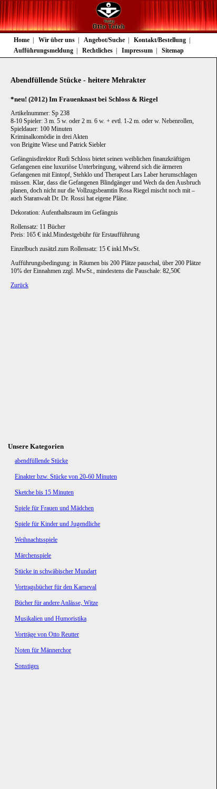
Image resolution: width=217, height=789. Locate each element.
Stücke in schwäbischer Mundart (55, 571)
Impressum (137, 50)
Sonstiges (27, 666)
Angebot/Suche (104, 40)
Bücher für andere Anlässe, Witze (56, 602)
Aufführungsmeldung (43, 50)
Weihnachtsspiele (36, 539)
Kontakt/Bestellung (160, 40)
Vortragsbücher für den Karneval (55, 587)
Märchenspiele (33, 555)
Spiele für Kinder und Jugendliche (57, 524)
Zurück (19, 285)
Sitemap (173, 50)
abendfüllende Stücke (41, 460)
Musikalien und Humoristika (50, 618)
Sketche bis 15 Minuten (44, 492)
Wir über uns (56, 40)
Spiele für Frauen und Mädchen (54, 508)
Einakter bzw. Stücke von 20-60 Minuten (66, 476)
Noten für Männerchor (43, 650)
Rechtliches (97, 50)
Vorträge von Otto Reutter (47, 634)
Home (21, 40)
